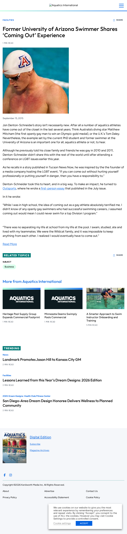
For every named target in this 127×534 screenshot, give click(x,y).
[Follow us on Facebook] (5, 475)
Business (9, 266)
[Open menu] (121, 5)
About (6, 491)
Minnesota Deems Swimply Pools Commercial (60, 315)
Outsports (9, 188)
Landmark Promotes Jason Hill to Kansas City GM (42, 359)
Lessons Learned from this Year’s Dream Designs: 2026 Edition (52, 380)
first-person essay (52, 188)
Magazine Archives (39, 450)
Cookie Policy (93, 497)
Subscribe (35, 444)
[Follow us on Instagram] (11, 475)
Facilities (8, 20)
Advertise (49, 491)
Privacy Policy (10, 497)
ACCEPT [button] (84, 523)
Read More (10, 244)
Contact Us (92, 491)
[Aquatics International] (63, 5)
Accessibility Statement (56, 497)
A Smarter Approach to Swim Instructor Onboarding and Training (104, 317)
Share (119, 20)
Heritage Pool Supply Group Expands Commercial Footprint (21, 315)
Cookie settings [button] (62, 523)
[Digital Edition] (14, 461)
